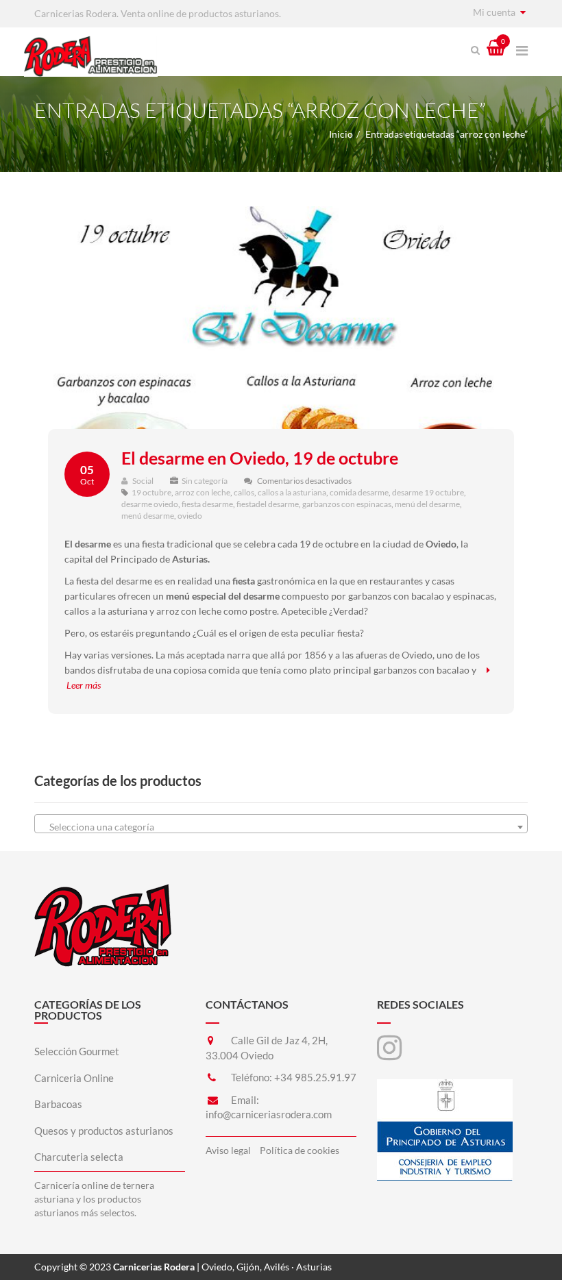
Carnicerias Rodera (154, 1266)
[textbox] (281, 827)
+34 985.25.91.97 (315, 1077)
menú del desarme (427, 504)
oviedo (190, 515)
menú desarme (147, 515)
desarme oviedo (149, 504)
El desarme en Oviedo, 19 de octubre (259, 457)
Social (142, 481)
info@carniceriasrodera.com (269, 1114)
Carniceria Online (74, 1078)
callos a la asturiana (292, 492)
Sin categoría (205, 481)
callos (244, 492)
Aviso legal (228, 1150)
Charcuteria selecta (78, 1156)
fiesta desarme (207, 504)
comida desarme (359, 492)
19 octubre (151, 492)
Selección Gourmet (76, 1051)
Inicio (341, 134)
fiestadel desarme (267, 504)
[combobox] (281, 823)
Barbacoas (58, 1104)
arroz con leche (202, 492)
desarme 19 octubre (428, 492)
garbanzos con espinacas (346, 504)
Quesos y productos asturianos (103, 1130)
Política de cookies (299, 1150)
